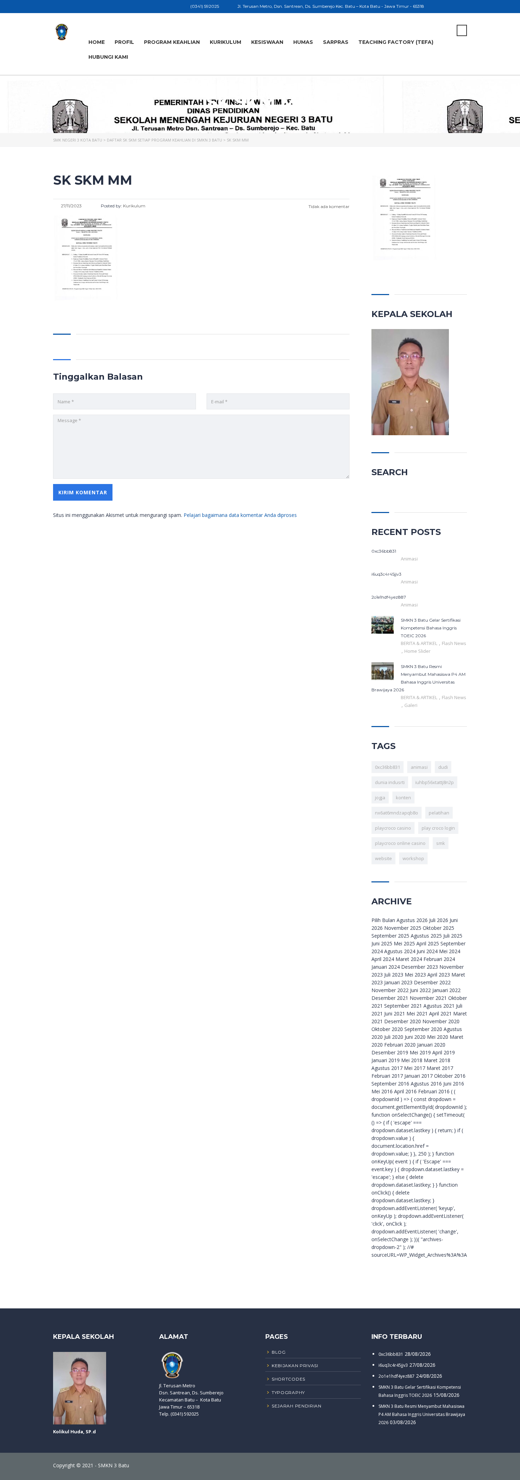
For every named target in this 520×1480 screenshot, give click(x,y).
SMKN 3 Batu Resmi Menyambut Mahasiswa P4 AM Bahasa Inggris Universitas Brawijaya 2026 (422, 1414)
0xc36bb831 (387, 767)
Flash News (454, 643)
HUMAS (303, 42)
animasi (419, 767)
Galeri (410, 705)
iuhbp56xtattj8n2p (434, 782)
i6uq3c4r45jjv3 (393, 1365)
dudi (443, 767)
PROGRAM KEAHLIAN (172, 42)
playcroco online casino (400, 843)
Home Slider (417, 651)
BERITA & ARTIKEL (419, 643)
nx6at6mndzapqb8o (396, 813)
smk (440, 843)
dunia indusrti (390, 782)
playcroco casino (393, 828)
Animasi (409, 558)
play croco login (438, 828)
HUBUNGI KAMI (108, 57)
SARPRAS (335, 42)
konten (403, 797)
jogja (380, 797)
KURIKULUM (225, 42)
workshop (413, 858)
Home (96, 42)
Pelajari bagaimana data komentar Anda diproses (240, 515)
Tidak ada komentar (328, 206)
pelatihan (439, 813)
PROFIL (124, 42)
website (383, 858)
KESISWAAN (267, 42)
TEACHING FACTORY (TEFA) (395, 42)
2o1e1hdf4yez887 (397, 1376)
